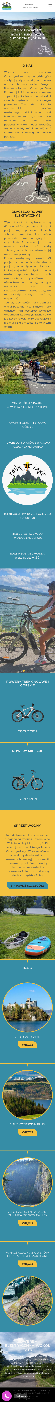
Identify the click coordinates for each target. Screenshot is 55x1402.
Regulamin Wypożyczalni (15, 1393)
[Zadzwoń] (7, 1396)
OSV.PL (31, 1399)
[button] (50, 6)
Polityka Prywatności (42, 1390)
